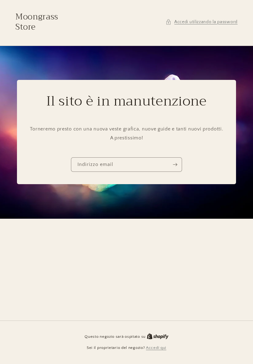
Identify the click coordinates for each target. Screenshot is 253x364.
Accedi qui (156, 347)
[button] (202, 22)
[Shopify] (157, 336)
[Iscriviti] (175, 165)
